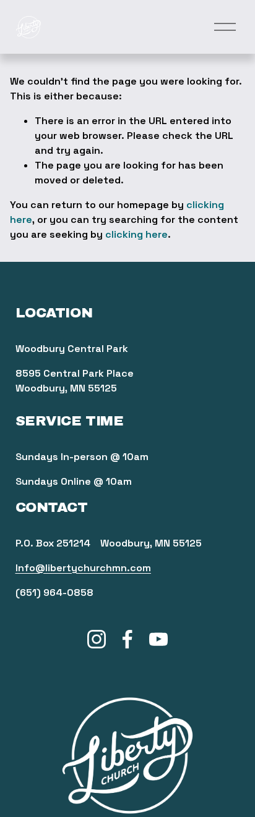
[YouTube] (158, 639)
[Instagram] (96, 639)
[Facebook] (127, 639)
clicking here (136, 234)
